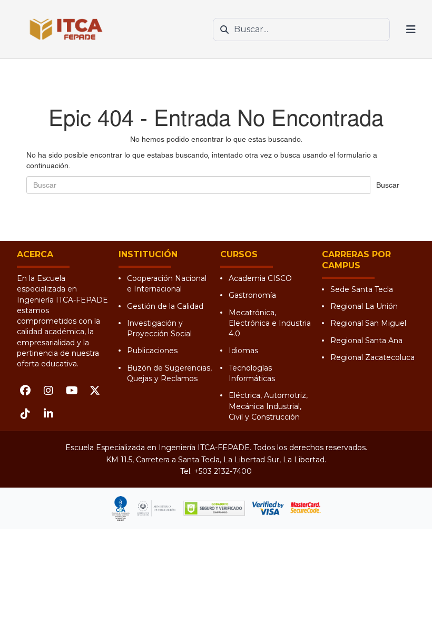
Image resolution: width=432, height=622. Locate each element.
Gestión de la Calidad (165, 306)
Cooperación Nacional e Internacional (167, 284)
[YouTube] (71, 390)
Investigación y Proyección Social (159, 328)
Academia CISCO (260, 278)
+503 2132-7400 (223, 471)
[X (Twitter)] (94, 390)
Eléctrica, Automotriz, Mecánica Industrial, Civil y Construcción (268, 406)
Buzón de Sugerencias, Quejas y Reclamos (169, 373)
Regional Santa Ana (366, 340)
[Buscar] (224, 29)
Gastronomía (252, 295)
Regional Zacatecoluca (372, 357)
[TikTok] (25, 413)
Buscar (387, 185)
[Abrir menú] (410, 29)
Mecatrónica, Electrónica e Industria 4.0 (270, 323)
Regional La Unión (364, 306)
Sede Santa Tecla (361, 289)
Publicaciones (152, 350)
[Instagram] (48, 390)
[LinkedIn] (48, 413)
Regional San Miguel (368, 323)
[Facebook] (25, 390)
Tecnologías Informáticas (252, 373)
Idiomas (243, 350)
